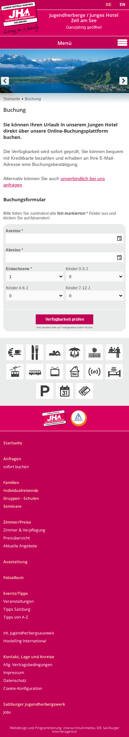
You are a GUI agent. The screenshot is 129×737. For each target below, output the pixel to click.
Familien (11, 482)
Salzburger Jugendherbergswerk (34, 704)
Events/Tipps (15, 593)
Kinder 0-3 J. (77, 269)
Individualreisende (20, 490)
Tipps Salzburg (16, 609)
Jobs (7, 712)
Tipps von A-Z (15, 617)
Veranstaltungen (18, 601)
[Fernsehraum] (54, 380)
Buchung (33, 99)
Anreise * (14, 231)
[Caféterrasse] (74, 361)
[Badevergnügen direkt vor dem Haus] (54, 361)
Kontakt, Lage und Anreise (28, 656)
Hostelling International (24, 641)
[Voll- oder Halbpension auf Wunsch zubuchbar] (34, 361)
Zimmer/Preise (17, 522)
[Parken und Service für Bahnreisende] (44, 399)
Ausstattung (15, 561)
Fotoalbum (13, 577)
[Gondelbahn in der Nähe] (14, 380)
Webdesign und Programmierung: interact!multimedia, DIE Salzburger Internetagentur (64, 730)
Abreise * (14, 250)
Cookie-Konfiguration (22, 688)
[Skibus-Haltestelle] (34, 380)
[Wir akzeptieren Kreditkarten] (84, 399)
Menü (65, 43)
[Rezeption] (114, 361)
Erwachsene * (19, 269)
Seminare (12, 506)
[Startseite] (20, 35)
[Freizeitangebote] (94, 361)
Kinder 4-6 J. (17, 288)
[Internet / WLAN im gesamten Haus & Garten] (94, 380)
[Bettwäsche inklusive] (114, 380)
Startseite (11, 99)
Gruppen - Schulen (21, 498)
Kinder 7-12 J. (78, 288)
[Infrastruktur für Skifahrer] (74, 380)
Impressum (13, 672)
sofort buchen (16, 466)
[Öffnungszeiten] (64, 399)
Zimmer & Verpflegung (24, 530)
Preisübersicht (16, 538)
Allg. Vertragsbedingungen (27, 664)
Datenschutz (14, 680)
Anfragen (12, 459)
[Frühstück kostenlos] (14, 361)
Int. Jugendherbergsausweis (28, 633)
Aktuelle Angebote (20, 546)
